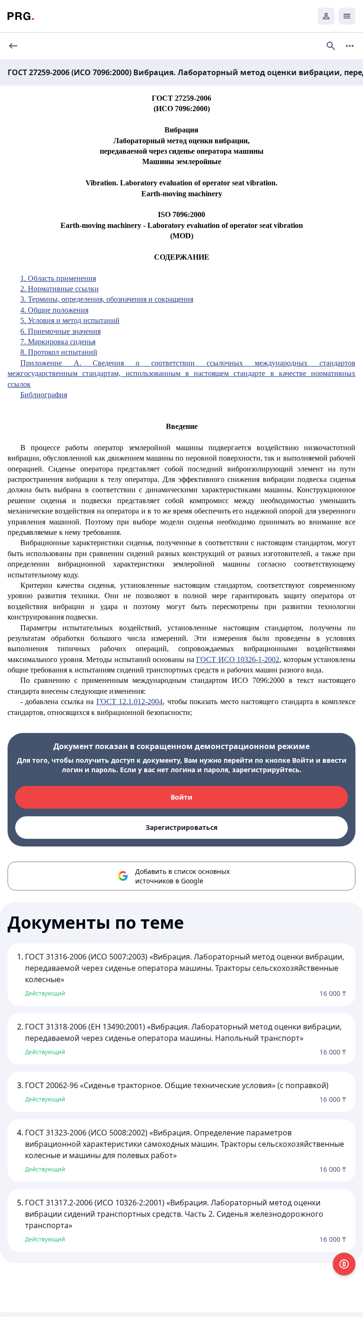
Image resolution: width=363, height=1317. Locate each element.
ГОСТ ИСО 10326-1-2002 (237, 659)
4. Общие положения (54, 310)
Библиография (43, 395)
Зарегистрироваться (181, 827)
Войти (181, 797)
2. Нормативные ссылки (59, 289)
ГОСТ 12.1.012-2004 (129, 702)
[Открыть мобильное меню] (346, 16)
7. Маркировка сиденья (57, 342)
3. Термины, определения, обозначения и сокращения (106, 299)
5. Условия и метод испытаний (70, 320)
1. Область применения (58, 278)
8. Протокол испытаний (58, 352)
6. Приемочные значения (60, 331)
